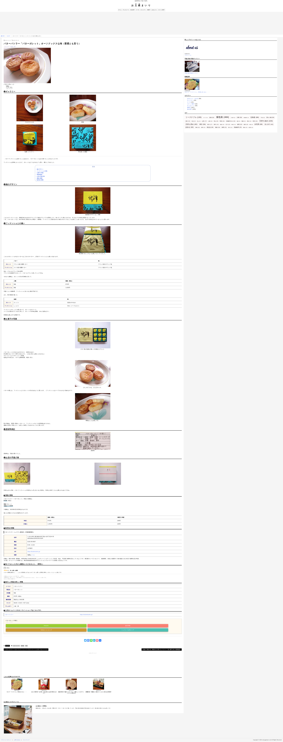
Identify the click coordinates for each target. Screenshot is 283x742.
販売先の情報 (40, 180)
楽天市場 (127, 625)
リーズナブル (194, 117)
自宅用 (258, 124)
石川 (228, 124)
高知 (245, 127)
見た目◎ (269, 124)
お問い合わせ (17, 739)
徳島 (238, 121)
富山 (198, 121)
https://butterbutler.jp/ (33, 551)
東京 (14, 46)
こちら (33, 555)
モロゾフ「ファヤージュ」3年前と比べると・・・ (197, 92)
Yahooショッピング (46, 630)
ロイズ (205, 117)
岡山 (216, 121)
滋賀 (222, 124)
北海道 (254, 117)
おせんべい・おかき (192, 98)
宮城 (194, 121)
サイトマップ (26, 739)
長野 (203, 127)
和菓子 (148, 9)
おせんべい (154, 9)
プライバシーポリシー (6, 739)
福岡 (239, 124)
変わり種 (270, 117)
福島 (246, 124)
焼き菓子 (133, 9)
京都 (211, 117)
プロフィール (188, 55)
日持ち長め (192, 124)
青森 (217, 127)
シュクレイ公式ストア (128, 630)
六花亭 (233, 117)
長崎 (197, 127)
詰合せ (189, 127)
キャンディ (143, 9)
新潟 (255, 121)
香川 (230, 127)
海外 (216, 124)
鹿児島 (251, 127)
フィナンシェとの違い (42, 171)
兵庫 (239, 117)
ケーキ (137, 9)
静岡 (224, 127)
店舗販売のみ (230, 121)
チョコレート (126, 9)
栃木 (209, 124)
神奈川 (233, 124)
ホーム (119, 9)
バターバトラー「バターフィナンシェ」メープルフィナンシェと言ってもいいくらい (26, 649)
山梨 (210, 121)
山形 (204, 121)
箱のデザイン (40, 169)
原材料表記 (39, 174)
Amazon (46, 625)
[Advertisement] (141, 23)
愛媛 (244, 121)
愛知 (249, 121)
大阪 (187, 121)
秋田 (251, 124)
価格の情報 (39, 178)
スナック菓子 (161, 9)
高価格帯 (238, 127)
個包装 (12, 46)
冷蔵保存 (246, 117)
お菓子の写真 (40, 172)
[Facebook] (88, 640)
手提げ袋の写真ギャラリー (191, 73)
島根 (222, 121)
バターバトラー (7, 46)
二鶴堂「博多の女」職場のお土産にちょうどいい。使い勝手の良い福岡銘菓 (161, 649)
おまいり (141, 5)
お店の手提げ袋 (41, 176)
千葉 (263, 117)
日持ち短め (266, 121)
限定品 (210, 127)
